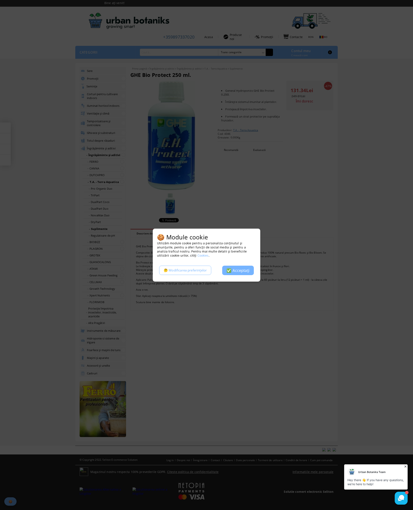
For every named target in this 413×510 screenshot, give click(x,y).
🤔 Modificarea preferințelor (185, 270)
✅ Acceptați (238, 270)
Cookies (203, 255)
